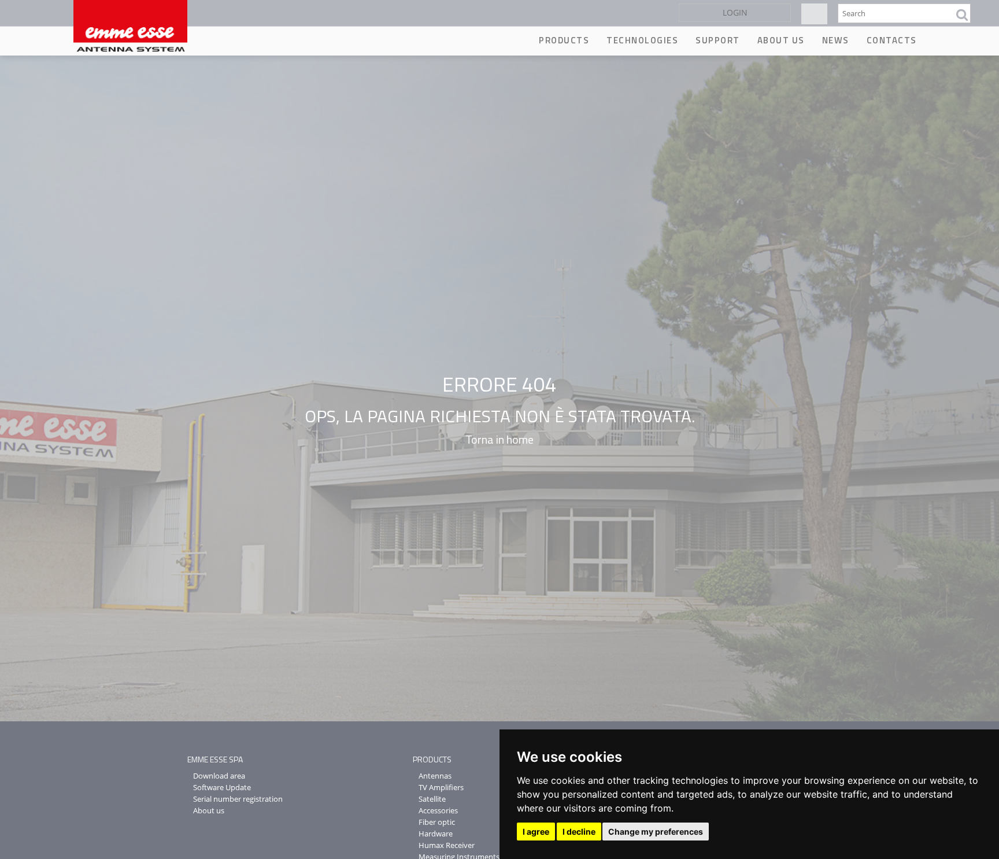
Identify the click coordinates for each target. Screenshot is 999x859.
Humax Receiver (447, 845)
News (835, 40)
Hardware (436, 833)
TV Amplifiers (441, 787)
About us (781, 40)
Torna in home (499, 439)
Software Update (222, 787)
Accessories (438, 810)
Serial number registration (238, 799)
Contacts (892, 40)
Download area (219, 775)
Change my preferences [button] (655, 831)
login (735, 12)
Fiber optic (437, 822)
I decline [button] (579, 831)
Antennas (435, 775)
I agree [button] (536, 831)
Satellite (432, 799)
